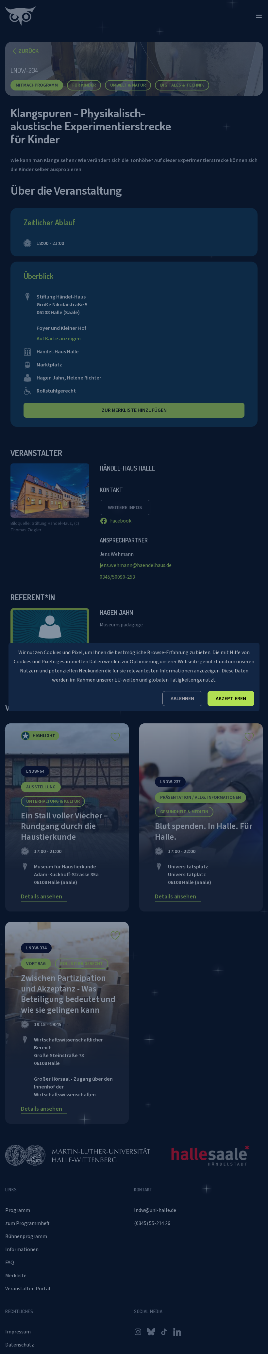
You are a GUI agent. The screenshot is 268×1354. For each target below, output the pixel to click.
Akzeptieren (231, 698)
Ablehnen (182, 698)
